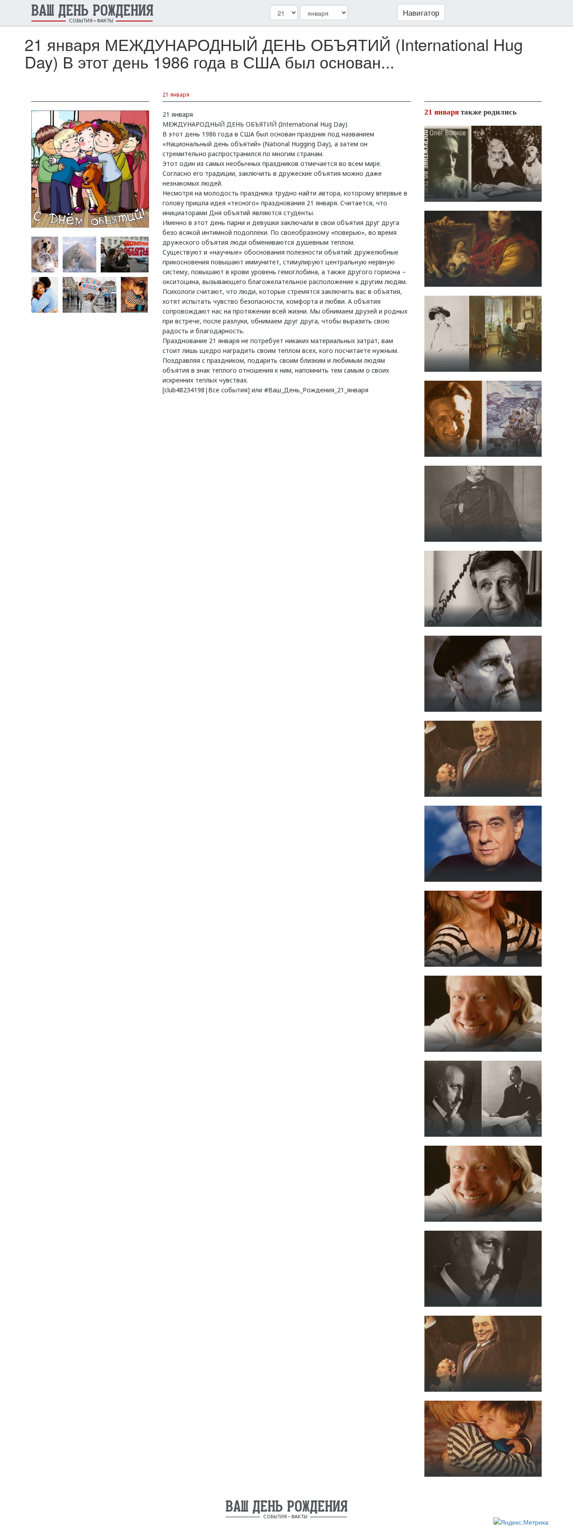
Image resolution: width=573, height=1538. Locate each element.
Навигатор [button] (421, 12)
